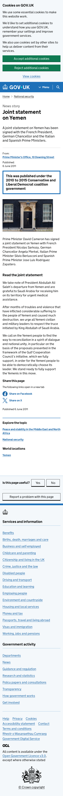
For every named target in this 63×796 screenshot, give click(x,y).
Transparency (12, 689)
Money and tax (13, 613)
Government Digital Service (21, 739)
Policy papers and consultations (24, 682)
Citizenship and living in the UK (24, 560)
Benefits (8, 533)
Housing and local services (21, 607)
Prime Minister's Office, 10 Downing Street (28, 157)
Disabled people (14, 573)
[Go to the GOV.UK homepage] (16, 87)
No (55, 483)
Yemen (7, 455)
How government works (19, 696)
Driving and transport (17, 580)
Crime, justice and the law (20, 566)
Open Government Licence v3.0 (24, 756)
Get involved (11, 702)
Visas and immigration (17, 627)
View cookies (31, 76)
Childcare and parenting (19, 553)
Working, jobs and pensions (21, 633)
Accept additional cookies (31, 59)
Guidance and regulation (19, 669)
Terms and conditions (17, 729)
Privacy (17, 718)
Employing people (15, 593)
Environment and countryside (23, 600)
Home (6, 96)
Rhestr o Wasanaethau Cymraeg (25, 734)
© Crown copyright (31, 787)
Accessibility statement (19, 724)
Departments (12, 655)
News (7, 662)
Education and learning (18, 586)
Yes (40, 483)
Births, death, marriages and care (25, 539)
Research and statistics (19, 676)
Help (6, 718)
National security (24, 96)
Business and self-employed (22, 546)
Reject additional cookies (31, 68)
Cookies (31, 718)
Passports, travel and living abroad (26, 620)
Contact (43, 724)
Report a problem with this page (32, 497)
